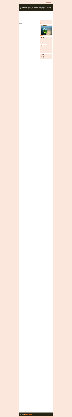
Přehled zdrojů (41, 52)
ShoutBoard (50, 8)
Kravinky (39, 8)
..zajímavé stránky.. (26, 8)
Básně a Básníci (21, 8)
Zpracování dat (30, 414)
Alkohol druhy (41, 22)
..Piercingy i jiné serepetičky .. (48, 7)
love (40, 23)
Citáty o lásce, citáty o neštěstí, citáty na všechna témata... (25, 7)
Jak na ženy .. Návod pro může (42, 7)
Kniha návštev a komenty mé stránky (35, 7)
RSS (32, 414)
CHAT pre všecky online (45, 8)
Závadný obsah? (26, 414)
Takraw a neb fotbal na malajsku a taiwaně (32, 8)
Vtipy (37, 8)
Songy (41, 8)
